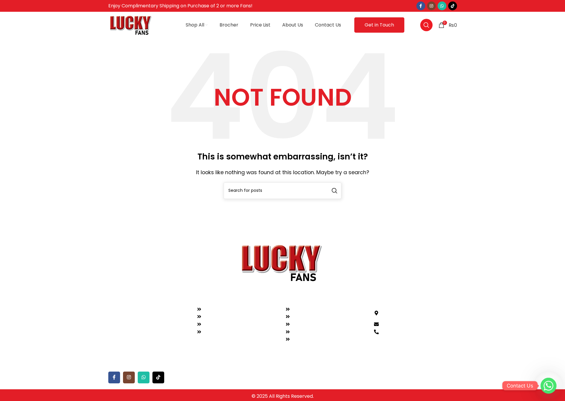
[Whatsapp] (548, 386)
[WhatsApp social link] (442, 5)
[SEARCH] (334, 190)
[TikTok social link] (452, 5)
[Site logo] (131, 24)
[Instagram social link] (431, 5)
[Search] (426, 25)
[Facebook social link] (420, 5)
